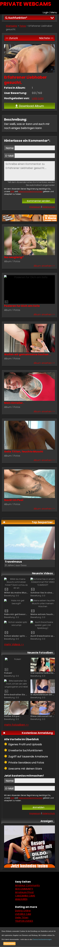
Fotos (23, 26)
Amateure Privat (24, 892)
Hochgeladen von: (17, 98)
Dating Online (23, 910)
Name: (10, 148)
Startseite (11, 26)
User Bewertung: (15, 93)
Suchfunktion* (17, 18)
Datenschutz (48, 206)
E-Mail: (9, 156)
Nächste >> (46, 38)
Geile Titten (21, 917)
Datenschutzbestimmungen (30, 191)
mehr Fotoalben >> (16, 725)
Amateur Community (27, 885)
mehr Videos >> (14, 644)
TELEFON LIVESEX (24, 921)
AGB (12, 191)
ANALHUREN (21, 899)
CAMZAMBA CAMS (25, 895)
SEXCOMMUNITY (24, 888)
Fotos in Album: (14, 88)
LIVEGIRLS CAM (23, 914)
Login (46, 12)
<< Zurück (12, 38)
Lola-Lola (37, 98)
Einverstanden (9, 943)
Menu (54, 12)
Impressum (35, 206)
